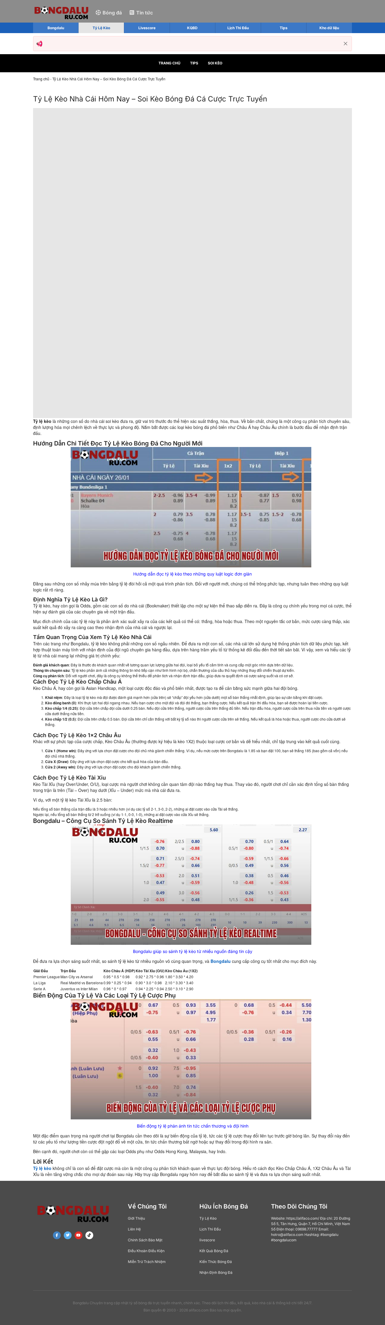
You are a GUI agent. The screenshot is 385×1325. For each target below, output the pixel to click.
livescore (207, 1240)
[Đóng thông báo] (346, 43)
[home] (61, 12)
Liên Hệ (134, 1229)
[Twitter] (68, 1235)
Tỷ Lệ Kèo (208, 1218)
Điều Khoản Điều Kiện (146, 1251)
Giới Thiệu (136, 1218)
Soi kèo (215, 63)
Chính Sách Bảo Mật (145, 1240)
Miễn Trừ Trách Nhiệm (147, 1261)
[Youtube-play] (78, 1235)
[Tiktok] (89, 1235)
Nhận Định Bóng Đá (216, 1272)
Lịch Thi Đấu (210, 1229)
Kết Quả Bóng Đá (213, 1251)
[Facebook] (57, 1235)
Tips (194, 63)
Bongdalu (221, 961)
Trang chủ (169, 63)
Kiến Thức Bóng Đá (215, 1261)
